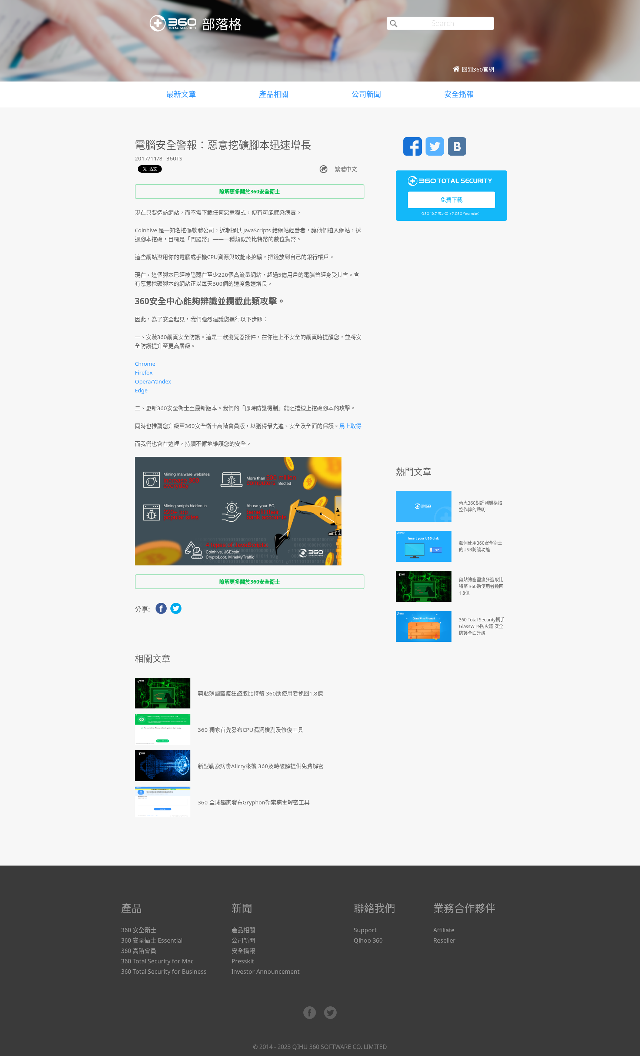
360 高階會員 (138, 951)
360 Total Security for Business (164, 971)
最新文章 (181, 94)
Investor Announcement (265, 971)
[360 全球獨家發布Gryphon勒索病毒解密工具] (162, 802)
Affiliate (443, 930)
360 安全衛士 (138, 930)
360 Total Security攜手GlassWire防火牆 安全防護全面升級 (481, 626)
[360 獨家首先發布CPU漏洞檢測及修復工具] (162, 729)
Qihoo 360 (368, 940)
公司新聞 (366, 94)
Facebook (412, 146)
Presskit (242, 961)
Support (365, 930)
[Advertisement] (451, 347)
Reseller (444, 940)
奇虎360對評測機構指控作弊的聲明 (480, 506)
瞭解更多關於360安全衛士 (249, 191)
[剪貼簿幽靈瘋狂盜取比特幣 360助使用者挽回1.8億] (162, 693)
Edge (141, 390)
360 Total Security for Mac (157, 961)
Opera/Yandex (153, 381)
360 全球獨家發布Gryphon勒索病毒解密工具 (254, 802)
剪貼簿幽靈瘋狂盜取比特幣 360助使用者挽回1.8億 (260, 693)
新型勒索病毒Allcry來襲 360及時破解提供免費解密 (261, 766)
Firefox (144, 372)
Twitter (435, 146)
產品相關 (274, 94)
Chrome (145, 363)
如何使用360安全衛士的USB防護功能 (480, 546)
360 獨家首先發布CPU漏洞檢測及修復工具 (250, 729)
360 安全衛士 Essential (152, 940)
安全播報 (459, 94)
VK (457, 146)
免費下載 (451, 199)
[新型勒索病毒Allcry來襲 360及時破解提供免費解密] (162, 765)
